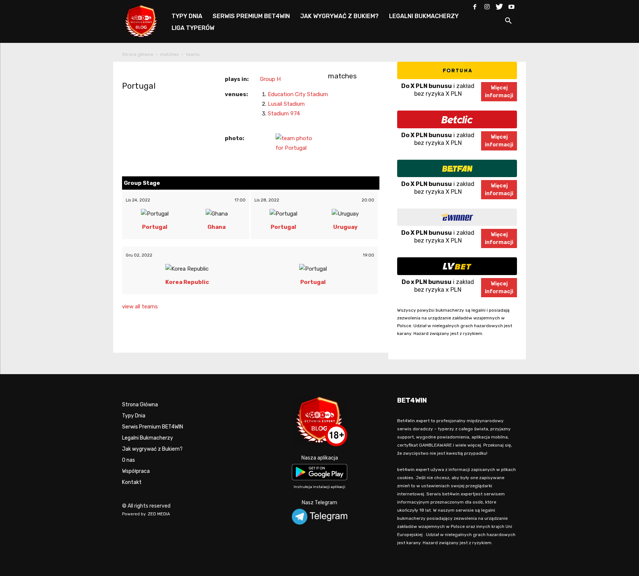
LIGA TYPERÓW (193, 27)
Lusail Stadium (286, 104)
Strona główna (137, 54)
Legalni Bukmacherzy (147, 438)
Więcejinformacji (499, 92)
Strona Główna (140, 404)
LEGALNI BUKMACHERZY (424, 16)
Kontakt (132, 482)
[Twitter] (499, 5)
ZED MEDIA (159, 514)
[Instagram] (487, 5)
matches (169, 54)
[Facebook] (474, 5)
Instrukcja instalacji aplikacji (319, 487)
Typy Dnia (133, 416)
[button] (508, 22)
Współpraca (136, 471)
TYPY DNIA (187, 16)
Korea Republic (187, 282)
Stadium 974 (284, 113)
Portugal (139, 86)
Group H (270, 79)
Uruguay (345, 227)
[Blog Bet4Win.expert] (145, 20)
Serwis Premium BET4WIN (152, 427)
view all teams (140, 306)
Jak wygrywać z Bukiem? (152, 449)
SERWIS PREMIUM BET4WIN (251, 16)
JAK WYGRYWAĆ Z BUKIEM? (339, 16)
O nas (128, 460)
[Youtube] (511, 5)
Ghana (216, 227)
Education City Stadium (298, 94)
